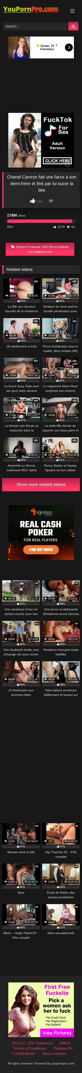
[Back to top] (68, 1060)
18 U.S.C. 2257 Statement (32, 1043)
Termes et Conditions (29, 1048)
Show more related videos (41, 484)
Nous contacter (54, 1053)
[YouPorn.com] (33, 10)
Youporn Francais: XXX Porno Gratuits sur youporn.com (42, 249)
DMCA (65, 1043)
